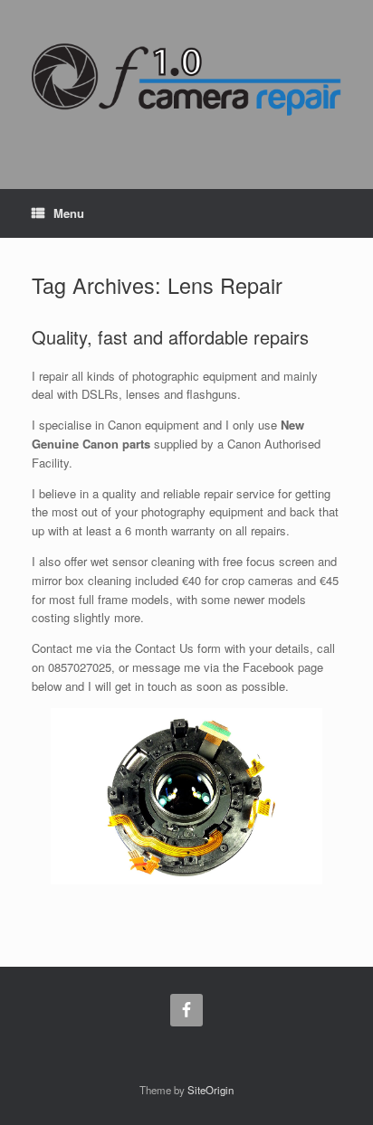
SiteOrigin (210, 1089)
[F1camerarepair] (186, 79)
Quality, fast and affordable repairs (170, 337)
